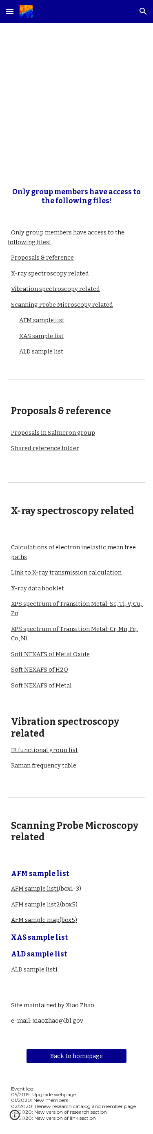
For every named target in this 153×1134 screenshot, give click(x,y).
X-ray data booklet (37, 588)
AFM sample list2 (35, 904)
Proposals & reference (42, 257)
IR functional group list (44, 750)
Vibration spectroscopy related (55, 289)
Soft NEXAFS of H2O (39, 669)
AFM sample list (41, 320)
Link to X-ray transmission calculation (66, 572)
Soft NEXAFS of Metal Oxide (50, 654)
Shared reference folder (45, 448)
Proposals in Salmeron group (53, 432)
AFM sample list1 (35, 888)
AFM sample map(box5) (44, 920)
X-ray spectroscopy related (50, 273)
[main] (77, 99)
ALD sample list (41, 351)
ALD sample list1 (34, 969)
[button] (10, 11)
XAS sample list (41, 336)
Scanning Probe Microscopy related (62, 304)
